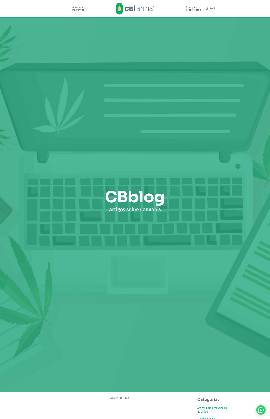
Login (213, 8)
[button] (261, 410)
